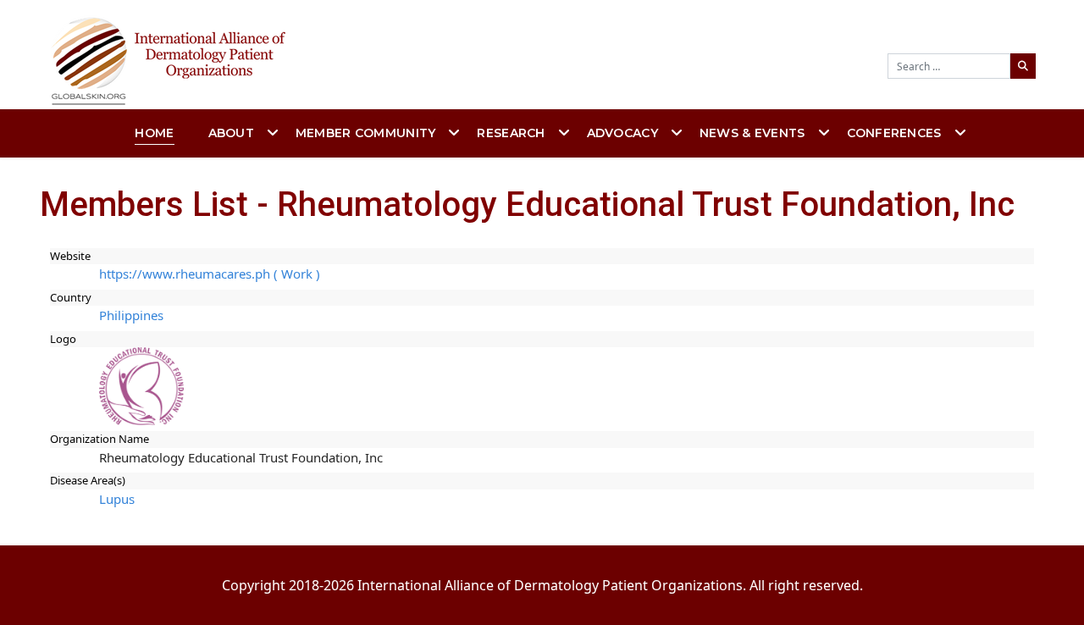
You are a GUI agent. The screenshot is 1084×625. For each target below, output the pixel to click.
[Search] (1023, 66)
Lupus (117, 498)
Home (154, 133)
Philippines (131, 315)
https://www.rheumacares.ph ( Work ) (209, 273)
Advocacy (622, 133)
